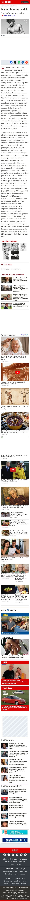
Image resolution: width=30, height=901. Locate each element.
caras (15, 662)
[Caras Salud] (15, 834)
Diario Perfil (7, 859)
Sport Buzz (8, 874)
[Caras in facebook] (9, 854)
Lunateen (11, 864)
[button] (15, 28)
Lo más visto (7, 740)
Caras (16, 869)
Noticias (15, 859)
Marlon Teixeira (16, 269)
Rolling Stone (23, 871)
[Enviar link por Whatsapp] (19, 62)
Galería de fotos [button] (9, 15)
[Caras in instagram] (4, 854)
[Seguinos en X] (13, 854)
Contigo (22, 869)
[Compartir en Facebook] (11, 62)
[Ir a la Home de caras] (7, 3)
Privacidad (17, 881)
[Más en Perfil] (11, 610)
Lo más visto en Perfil (11, 786)
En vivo (26, 2)
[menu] (2, 2)
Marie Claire (23, 859)
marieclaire (15, 638)
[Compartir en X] (15, 62)
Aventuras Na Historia (10, 871)
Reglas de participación (11, 884)
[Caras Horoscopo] (15, 842)
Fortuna (7, 862)
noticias (15, 615)
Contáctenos (8, 881)
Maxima (22, 874)
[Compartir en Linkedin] (23, 62)
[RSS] (21, 854)
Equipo (24, 881)
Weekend (14, 862)
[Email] (26, 62)
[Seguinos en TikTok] (17, 854)
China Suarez (5, 269)
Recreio (16, 874)
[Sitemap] (25, 854)
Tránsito (23, 884)
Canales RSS (9, 878)
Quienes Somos (20, 878)
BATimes (19, 864)
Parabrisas (22, 862)
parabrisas (15, 688)
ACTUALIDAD (4, 6)
